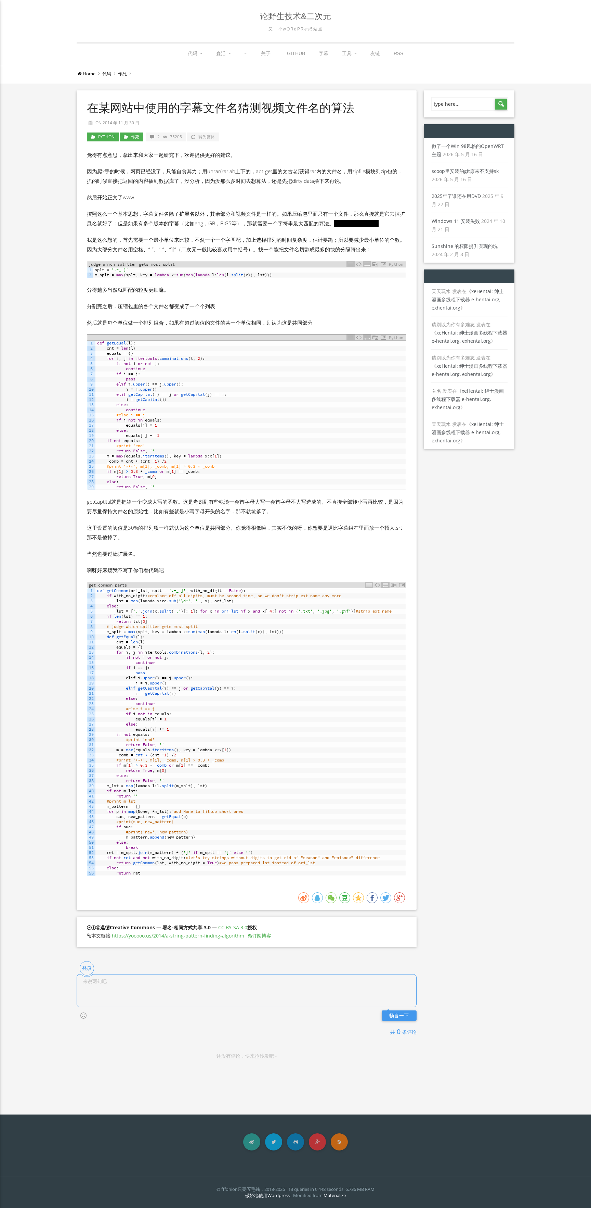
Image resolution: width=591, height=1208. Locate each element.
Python (106, 137)
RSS (398, 53)
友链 (375, 53)
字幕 (323, 53)
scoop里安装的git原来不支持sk (465, 171)
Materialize (335, 1195)
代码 (192, 53)
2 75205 (169, 137)
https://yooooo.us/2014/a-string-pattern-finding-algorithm (178, 935)
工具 (347, 53)
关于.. (267, 53)
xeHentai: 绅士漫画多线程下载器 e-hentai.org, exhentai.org (468, 299)
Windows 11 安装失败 (456, 221)
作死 (122, 74)
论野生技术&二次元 (295, 16)
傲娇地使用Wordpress (267, 1195)
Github (296, 53)
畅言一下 (399, 1015)
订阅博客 (261, 935)
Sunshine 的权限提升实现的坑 (465, 246)
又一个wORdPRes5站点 (295, 29)
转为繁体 (206, 137)
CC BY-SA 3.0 (232, 927)
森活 (221, 53)
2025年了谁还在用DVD (456, 196)
